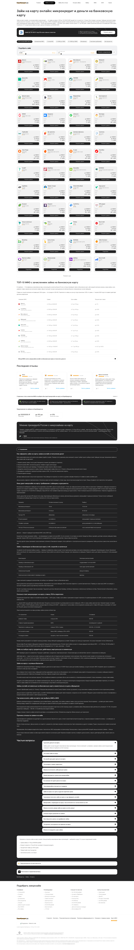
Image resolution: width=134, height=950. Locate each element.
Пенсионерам (102, 894)
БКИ (102, 3)
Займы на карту (49, 3)
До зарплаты (21, 898)
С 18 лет (47, 909)
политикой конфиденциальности (68, 943)
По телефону (75, 904)
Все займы (21, 909)
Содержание (23, 449)
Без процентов (22, 900)
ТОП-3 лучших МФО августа (24, 41)
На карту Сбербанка (77, 894)
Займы (87, 3)
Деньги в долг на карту (24, 904)
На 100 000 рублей (76, 892)
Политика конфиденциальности (85, 918)
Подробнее (105, 251)
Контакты (55, 918)
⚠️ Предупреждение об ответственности (29, 863)
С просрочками (49, 894)
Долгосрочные (49, 900)
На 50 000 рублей (49, 904)
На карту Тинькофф (104, 898)
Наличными (102, 892)
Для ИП (101, 896)
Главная (38, 3)
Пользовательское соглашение (67, 918)
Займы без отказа (63, 3)
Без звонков (102, 902)
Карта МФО (114, 918)
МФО (95, 3)
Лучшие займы (77, 3)
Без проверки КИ (76, 909)
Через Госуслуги (49, 898)
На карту (20, 894)
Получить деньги (28, 71)
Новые (19, 896)
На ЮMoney (75, 900)
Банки (110, 3)
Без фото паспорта (50, 896)
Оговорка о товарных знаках (102, 918)
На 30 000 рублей (76, 902)
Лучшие (20, 902)
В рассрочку (75, 898)
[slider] (25, 53)
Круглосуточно (48, 902)
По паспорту (75, 896)
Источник (22, 432)
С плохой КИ (21, 892)
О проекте (49, 918)
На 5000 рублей (103, 900)
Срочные (47, 892)
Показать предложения (104, 52)
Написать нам (32, 923)
